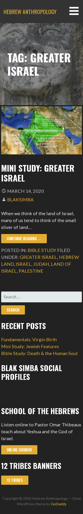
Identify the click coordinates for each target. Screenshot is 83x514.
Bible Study (42, 250)
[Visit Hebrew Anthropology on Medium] (18, 393)
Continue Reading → (24, 238)
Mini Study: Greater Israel (37, 173)
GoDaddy (58, 504)
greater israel (38, 257)
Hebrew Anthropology (29, 11)
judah (41, 264)
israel (23, 264)
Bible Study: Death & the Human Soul (39, 353)
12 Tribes (15, 480)
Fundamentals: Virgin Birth (29, 339)
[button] (75, 11)
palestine (31, 271)
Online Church (19, 450)
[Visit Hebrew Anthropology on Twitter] (5, 393)
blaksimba (20, 199)
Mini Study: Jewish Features (30, 346)
